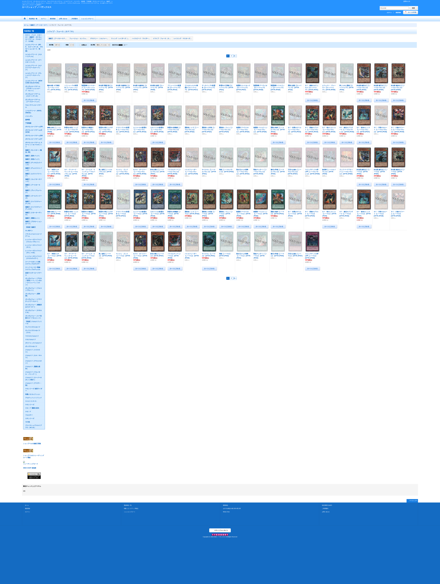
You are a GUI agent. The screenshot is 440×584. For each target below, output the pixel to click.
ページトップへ (413, 500)
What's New (226, 511)
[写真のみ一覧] (121, 45)
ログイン (389, 12)
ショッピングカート (129, 511)
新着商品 (225, 505)
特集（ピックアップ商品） (131, 508)
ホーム (27, 505)
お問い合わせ (326, 511)
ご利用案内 (325, 508)
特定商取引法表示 (327, 505)
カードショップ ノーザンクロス (36, 7)
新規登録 (398, 12)
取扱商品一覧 (128, 505)
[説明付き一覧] (126, 45)
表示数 (51, 45)
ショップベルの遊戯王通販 (32, 443)
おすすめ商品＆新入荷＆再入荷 (232, 508)
